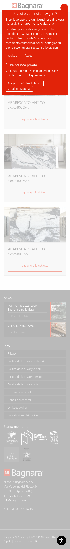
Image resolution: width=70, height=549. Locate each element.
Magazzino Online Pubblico (24, 83)
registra (12, 55)
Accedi (29, 55)
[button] (64, 8)
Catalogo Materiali (19, 89)
